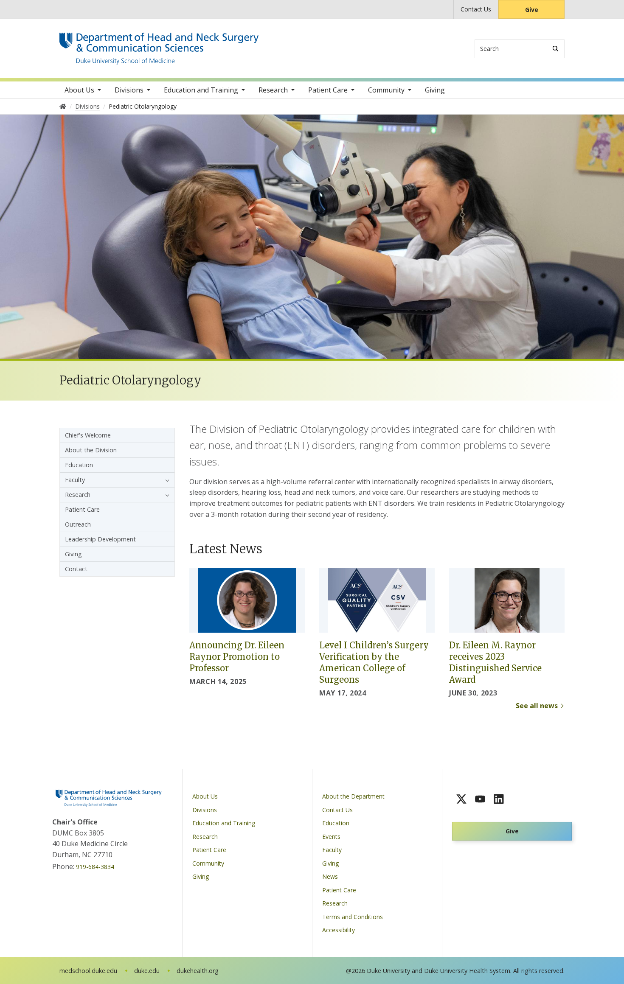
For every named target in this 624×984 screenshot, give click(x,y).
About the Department (353, 796)
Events (331, 837)
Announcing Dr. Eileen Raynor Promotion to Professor (236, 656)
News (330, 876)
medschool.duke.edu (88, 971)
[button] (165, 480)
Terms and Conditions (352, 917)
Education (79, 465)
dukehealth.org (198, 971)
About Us (79, 90)
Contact (76, 569)
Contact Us (476, 9)
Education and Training (201, 90)
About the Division (91, 450)
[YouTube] (480, 799)
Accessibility (338, 930)
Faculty (75, 480)
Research (273, 90)
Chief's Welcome (88, 435)
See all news (537, 705)
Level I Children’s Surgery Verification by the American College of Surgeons (374, 662)
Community (386, 90)
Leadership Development (100, 539)
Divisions (129, 90)
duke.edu (147, 971)
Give (531, 10)
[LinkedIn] (498, 799)
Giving (435, 90)
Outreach (78, 524)
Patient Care (328, 90)
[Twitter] (461, 799)
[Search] (555, 48)
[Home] (159, 40)
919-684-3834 (95, 867)
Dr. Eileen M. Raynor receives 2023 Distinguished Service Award (495, 662)
